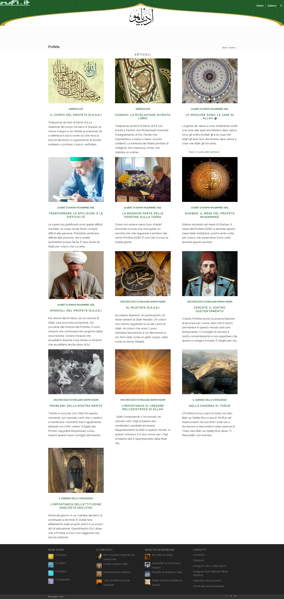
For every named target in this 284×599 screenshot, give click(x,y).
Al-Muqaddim (62, 579)
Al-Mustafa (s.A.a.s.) (143, 307)
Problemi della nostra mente (76, 405)
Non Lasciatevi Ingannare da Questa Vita (118, 557)
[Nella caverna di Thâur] (210, 393)
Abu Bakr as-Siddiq (162, 554)
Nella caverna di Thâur (209, 405)
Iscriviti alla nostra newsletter (209, 586)
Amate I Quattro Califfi (115, 564)
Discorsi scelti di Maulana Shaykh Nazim (142, 302)
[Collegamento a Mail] (235, 596)
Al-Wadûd (60, 571)
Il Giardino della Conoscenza (210, 400)
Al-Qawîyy (61, 554)
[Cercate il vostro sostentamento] (210, 295)
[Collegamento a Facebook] (226, 596)
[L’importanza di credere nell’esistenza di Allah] (143, 393)
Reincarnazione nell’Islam (117, 572)
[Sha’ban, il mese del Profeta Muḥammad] (210, 200)
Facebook (198, 560)
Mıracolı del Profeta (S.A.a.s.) (76, 310)
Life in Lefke (211, 566)
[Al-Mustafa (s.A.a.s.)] (143, 295)
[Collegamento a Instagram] (231, 596)
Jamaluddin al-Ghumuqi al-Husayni (166, 565)
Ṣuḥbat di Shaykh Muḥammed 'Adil (76, 207)
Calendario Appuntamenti (207, 580)
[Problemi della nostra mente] (76, 393)
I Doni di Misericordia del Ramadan (116, 582)
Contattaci (199, 554)
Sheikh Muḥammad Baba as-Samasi (167, 582)
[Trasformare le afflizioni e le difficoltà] (76, 200)
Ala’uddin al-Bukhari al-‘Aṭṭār (167, 572)
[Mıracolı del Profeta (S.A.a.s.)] (76, 298)
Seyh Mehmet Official (216, 571)
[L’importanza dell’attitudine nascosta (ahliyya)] (76, 491)
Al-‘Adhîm (60, 563)
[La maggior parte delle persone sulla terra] (143, 200)
